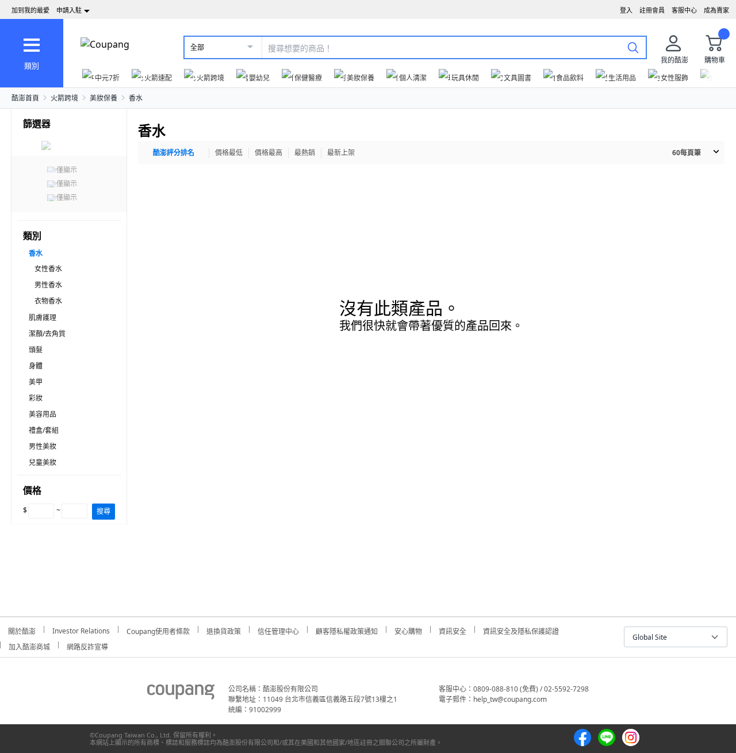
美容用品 (42, 414)
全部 (197, 47)
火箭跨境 (64, 98)
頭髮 (36, 350)
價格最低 (229, 152)
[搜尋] (633, 47)
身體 (36, 366)
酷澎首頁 (25, 98)
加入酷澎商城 (29, 645)
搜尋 (103, 511)
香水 (136, 98)
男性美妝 (42, 446)
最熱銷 (304, 152)
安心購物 (408, 630)
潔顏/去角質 (47, 334)
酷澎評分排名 (173, 152)
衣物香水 (48, 301)
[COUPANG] (180, 694)
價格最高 (268, 152)
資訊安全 (452, 630)
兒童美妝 (42, 462)
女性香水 (48, 269)
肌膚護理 (42, 317)
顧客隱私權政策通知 (347, 630)
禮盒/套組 (44, 430)
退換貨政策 (223, 630)
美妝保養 (103, 98)
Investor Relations (81, 629)
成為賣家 (716, 10)
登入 (626, 10)
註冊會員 (652, 10)
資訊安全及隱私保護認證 (521, 630)
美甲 (36, 382)
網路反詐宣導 (87, 645)
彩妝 (36, 398)
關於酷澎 (22, 630)
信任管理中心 (278, 630)
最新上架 (341, 152)
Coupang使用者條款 (158, 630)
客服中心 (684, 10)
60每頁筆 (686, 152)
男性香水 (48, 285)
